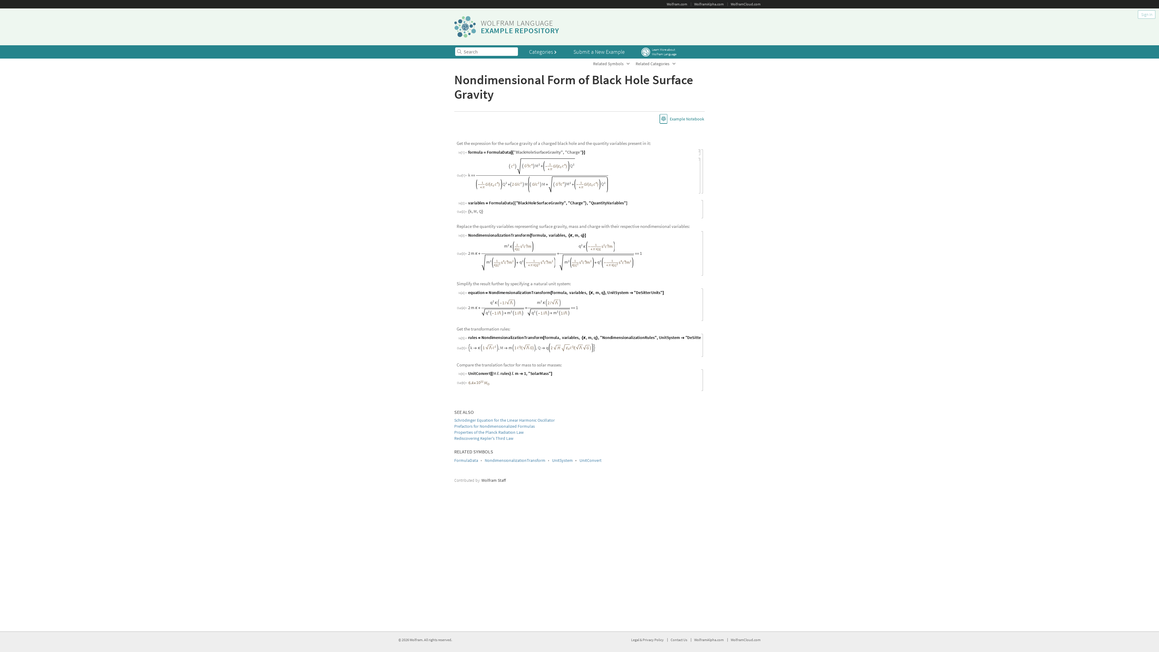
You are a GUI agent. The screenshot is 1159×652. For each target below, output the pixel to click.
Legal (635, 640)
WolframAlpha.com (709, 4)
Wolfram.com (677, 4)
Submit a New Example (599, 51)
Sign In (1146, 14)
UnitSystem (562, 467)
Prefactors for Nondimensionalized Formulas (494, 433)
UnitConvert (591, 467)
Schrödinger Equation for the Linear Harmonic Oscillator (504, 427)
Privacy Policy (653, 640)
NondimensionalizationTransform (515, 467)
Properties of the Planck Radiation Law (489, 439)
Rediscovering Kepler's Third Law (483, 445)
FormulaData (466, 467)
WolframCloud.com (746, 4)
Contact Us (679, 640)
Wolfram (416, 640)
